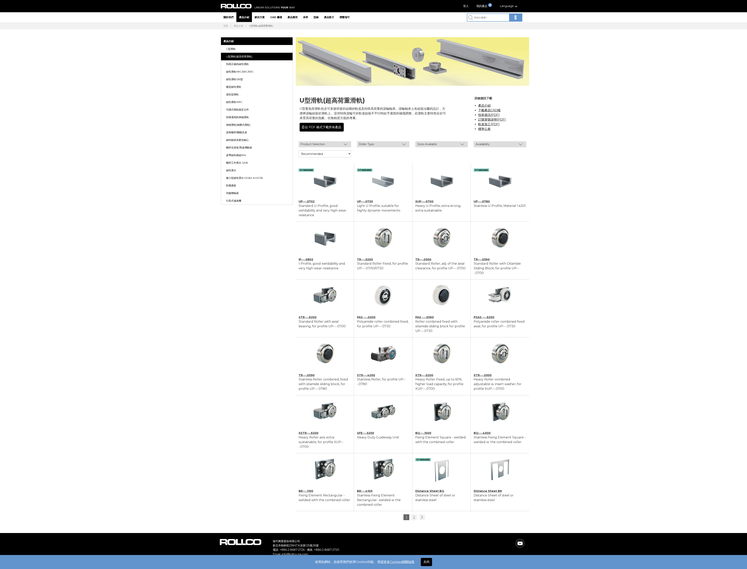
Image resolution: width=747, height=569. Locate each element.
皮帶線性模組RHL (236, 155)
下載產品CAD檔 (489, 110)
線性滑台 (231, 170)
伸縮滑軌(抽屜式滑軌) (238, 124)
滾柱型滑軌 (232, 94)
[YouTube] (520, 543)
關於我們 (229, 17)
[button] (509, 6)
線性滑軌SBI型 (234, 79)
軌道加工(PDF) (489, 124)
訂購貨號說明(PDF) (492, 119)
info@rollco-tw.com (295, 554)
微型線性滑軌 (233, 86)
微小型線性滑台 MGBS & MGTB (244, 177)
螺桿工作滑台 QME (237, 162)
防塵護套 (231, 185)
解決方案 (260, 17)
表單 (305, 17)
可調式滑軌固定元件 (237, 109)
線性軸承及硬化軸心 (237, 139)
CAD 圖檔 (276, 17)
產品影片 (329, 17)
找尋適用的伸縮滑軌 (237, 117)
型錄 (316, 17)
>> (422, 517)
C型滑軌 (231, 48)
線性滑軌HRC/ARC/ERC (240, 71)
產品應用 (293, 17)
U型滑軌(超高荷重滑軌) (239, 56)
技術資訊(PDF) (489, 115)
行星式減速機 (233, 200)
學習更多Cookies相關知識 (395, 562)
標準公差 (484, 129)
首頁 (225, 26)
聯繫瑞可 (345, 17)
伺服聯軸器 (232, 193)
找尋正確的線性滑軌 (237, 64)
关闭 (426, 562)
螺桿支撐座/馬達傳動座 (239, 147)
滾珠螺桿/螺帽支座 (236, 132)
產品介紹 (244, 17)
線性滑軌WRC (234, 102)
